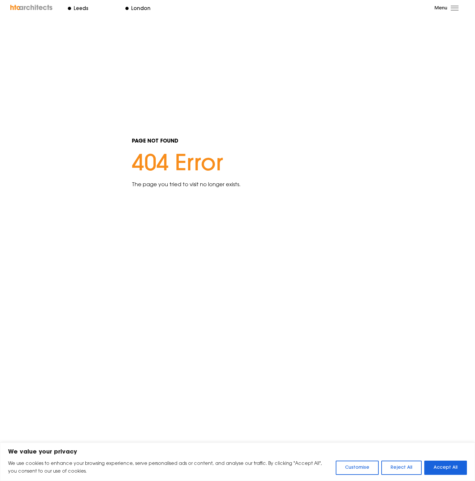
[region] (237, 462)
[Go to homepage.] (31, 7)
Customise (357, 467)
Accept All (446, 467)
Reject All (401, 467)
